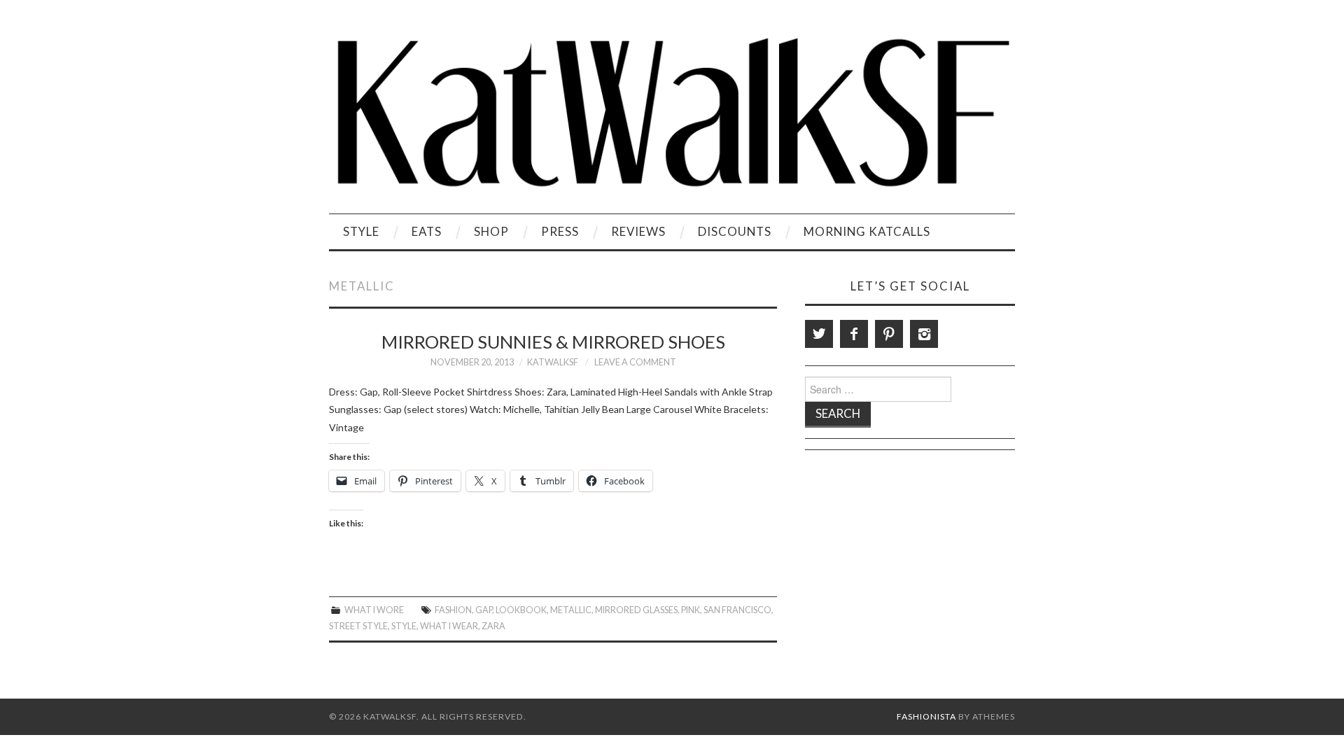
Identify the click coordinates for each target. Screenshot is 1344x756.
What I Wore (374, 610)
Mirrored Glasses (636, 610)
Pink (690, 610)
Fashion (453, 610)
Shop (491, 231)
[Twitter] (819, 334)
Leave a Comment (635, 362)
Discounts (734, 231)
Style (361, 231)
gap (483, 610)
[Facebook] (854, 334)
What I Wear (449, 626)
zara (493, 626)
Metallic (571, 610)
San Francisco (737, 610)
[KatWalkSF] (672, 112)
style (403, 626)
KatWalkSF (552, 362)
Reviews (638, 231)
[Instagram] (924, 334)
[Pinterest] (889, 334)
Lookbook (521, 610)
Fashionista (926, 716)
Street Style (358, 626)
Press (560, 231)
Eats (427, 231)
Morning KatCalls (867, 231)
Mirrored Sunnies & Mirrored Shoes (553, 341)
